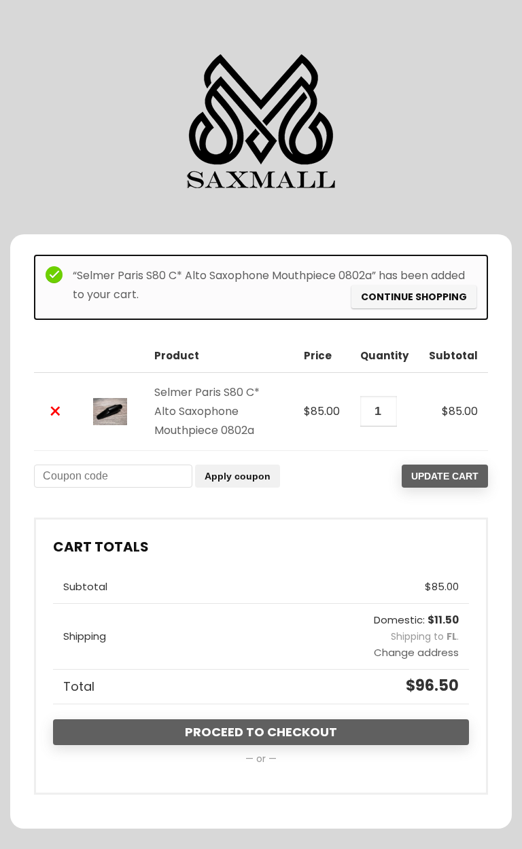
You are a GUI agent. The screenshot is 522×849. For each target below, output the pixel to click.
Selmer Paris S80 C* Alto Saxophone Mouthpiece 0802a (207, 411)
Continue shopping (414, 297)
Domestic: (416, 620)
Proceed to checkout (261, 731)
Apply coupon (238, 476)
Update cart (444, 476)
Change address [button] (416, 652)
